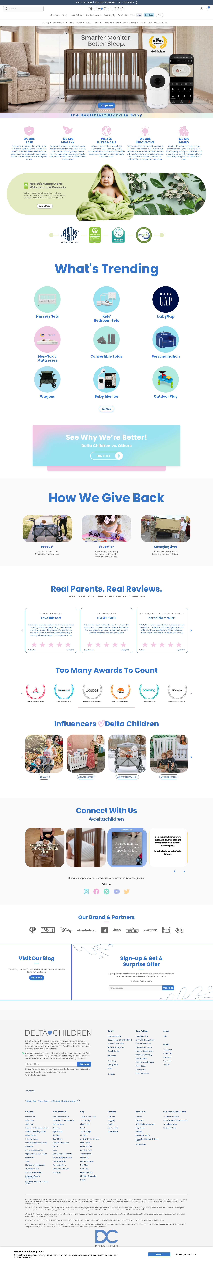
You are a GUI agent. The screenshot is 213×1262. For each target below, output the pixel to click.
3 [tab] (106, 654)
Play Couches (86, 1146)
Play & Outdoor (75, 22)
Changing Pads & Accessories (32, 1177)
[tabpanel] (51, 630)
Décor (55, 1146)
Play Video (103, 456)
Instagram (167, 1050)
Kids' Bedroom (59, 22)
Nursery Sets (30, 1117)
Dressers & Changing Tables (37, 1128)
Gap (139, 15)
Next (191, 630)
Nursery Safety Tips (116, 1043)
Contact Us (140, 1069)
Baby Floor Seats (143, 1135)
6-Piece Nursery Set (51, 614)
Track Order (141, 1066)
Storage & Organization (35, 1165)
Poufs (82, 1180)
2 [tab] (104, 654)
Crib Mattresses (32, 1139)
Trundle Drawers (32, 1168)
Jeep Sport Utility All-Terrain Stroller (162, 614)
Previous (22, 630)
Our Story (112, 1061)
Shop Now (106, 105)
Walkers (139, 1131)
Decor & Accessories (34, 1150)
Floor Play (84, 1168)
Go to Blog (36, 977)
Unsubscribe (30, 1091)
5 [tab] (111, 654)
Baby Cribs (29, 1120)
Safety (64, 15)
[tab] (97, 110)
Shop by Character (61, 1168)
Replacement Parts (144, 1047)
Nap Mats (57, 1172)
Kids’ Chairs (57, 1139)
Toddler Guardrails (171, 1117)
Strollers (89, 22)
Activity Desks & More (89, 1139)
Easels (83, 1128)
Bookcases (29, 1157)
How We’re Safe (114, 1036)
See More (106, 409)
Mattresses (121, 22)
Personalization (160, 22)
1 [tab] (101, 654)
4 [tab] (109, 654)
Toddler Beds (58, 1124)
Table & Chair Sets (61, 1142)
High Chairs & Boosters (145, 1124)
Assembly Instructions (145, 1040)
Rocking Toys (86, 1150)
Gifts (132, 15)
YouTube (167, 1061)
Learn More (44, 206)
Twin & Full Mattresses (62, 1157)
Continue (168, 987)
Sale (159, 15)
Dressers (56, 1128)
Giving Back (113, 1064)
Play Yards (140, 1128)
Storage (56, 1135)
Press (110, 1068)
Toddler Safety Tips (116, 1047)
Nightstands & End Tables (36, 1154)
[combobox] (23, 8)
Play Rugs (84, 1157)
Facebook (167, 1053)
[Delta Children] (58, 1033)
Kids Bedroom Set (106, 614)
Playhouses (85, 1124)
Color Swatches (142, 1073)
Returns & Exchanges (145, 1062)
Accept (159, 1254)
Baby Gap (29, 1124)
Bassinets (29, 1146)
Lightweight (113, 1128)
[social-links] (86, 894)
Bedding (133, 22)
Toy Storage (85, 1131)
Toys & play (85, 1120)
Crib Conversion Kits (33, 1172)
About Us (54, 15)
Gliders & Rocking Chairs (35, 1131)
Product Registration (144, 1051)
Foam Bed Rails (59, 1161)
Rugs (27, 1161)
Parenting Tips (110, 15)
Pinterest (167, 1057)
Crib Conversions (93, 15)
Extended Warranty (144, 1055)
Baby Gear (108, 22)
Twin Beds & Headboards (63, 1120)
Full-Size (111, 1117)
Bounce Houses (87, 1161)
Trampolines (85, 1154)
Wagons (98, 22)
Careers (111, 1074)
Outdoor (84, 1135)
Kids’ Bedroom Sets (61, 1117)
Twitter (166, 1064)
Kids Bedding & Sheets (62, 1154)
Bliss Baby (149, 15)
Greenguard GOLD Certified (120, 1040)
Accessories (145, 22)
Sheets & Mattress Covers (36, 1142)
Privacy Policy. (25, 1257)
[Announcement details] (78, 1101)
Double (111, 1124)
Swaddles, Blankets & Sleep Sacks (36, 1182)
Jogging (111, 1120)
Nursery (46, 22)
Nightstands (58, 1131)
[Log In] (201, 8)
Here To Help (76, 15)
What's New (123, 15)
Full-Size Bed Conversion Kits (175, 1120)
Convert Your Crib (143, 1043)
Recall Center (114, 1051)
